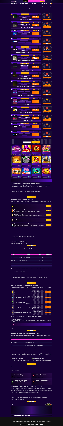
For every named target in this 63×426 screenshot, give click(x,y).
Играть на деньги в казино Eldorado (35, 75)
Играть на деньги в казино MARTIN (35, 134)
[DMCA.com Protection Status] (31, 424)
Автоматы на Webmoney (44, 3)
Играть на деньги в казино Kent (35, 118)
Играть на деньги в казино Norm (35, 49)
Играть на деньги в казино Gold (35, 58)
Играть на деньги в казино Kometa (35, 101)
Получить (42, 1)
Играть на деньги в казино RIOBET (35, 17)
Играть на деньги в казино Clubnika (35, 33)
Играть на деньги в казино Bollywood (35, 84)
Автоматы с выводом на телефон (34, 3)
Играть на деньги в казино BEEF (35, 126)
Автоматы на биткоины (14, 3)
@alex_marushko (41, 424)
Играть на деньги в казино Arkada (35, 92)
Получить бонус (48, 297)
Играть (48, 210)
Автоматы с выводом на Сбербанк (24, 3)
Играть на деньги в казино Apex (35, 41)
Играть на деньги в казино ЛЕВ (35, 25)
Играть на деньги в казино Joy (35, 67)
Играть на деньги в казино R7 (35, 110)
